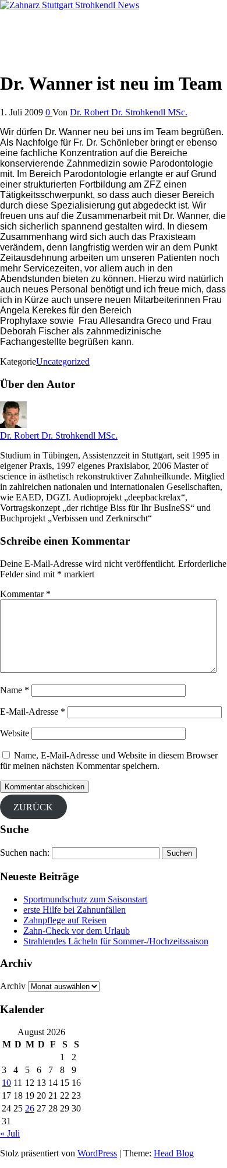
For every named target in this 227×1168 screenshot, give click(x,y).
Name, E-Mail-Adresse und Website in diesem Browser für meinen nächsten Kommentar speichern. (109, 760)
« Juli (10, 1133)
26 (29, 1108)
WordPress (97, 1153)
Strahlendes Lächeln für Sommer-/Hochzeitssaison (115, 941)
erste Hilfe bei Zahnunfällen (74, 910)
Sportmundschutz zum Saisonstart (85, 899)
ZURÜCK (33, 807)
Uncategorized (63, 361)
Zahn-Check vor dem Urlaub (76, 931)
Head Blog (174, 1153)
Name (14, 690)
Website (14, 733)
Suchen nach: (24, 853)
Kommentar (25, 594)
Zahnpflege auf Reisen (65, 920)
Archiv (13, 986)
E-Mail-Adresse (32, 712)
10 (6, 1083)
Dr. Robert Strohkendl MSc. (52, 25)
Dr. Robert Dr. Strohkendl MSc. (128, 112)
